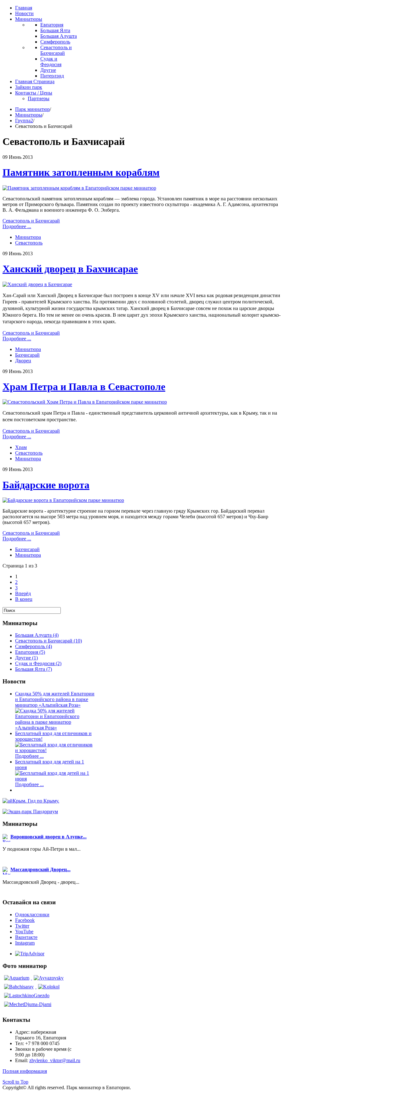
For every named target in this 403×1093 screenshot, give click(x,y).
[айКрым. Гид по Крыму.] (31, 800)
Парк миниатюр (32, 109)
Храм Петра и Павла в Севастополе (84, 386)
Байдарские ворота (46, 485)
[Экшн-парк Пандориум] (30, 811)
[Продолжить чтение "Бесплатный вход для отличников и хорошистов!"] (55, 750)
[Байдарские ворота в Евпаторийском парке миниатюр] (63, 500)
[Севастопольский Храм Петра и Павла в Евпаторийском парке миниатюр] (85, 402)
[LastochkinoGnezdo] (27, 995)
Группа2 (24, 120)
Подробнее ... (17, 226)
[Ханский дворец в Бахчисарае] (37, 284)
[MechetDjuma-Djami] (28, 1004)
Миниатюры (28, 115)
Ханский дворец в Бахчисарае (70, 268)
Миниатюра (28, 237)
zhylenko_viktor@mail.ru (54, 1060)
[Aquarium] (17, 978)
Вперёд (23, 593)
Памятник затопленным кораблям (81, 172)
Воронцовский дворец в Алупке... (48, 836)
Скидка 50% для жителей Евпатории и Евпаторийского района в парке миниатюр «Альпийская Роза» (54, 699)
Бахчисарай (27, 355)
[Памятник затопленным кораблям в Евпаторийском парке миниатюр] (79, 188)
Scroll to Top (15, 1081)
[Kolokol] (49, 986)
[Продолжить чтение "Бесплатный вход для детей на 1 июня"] (55, 778)
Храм (21, 447)
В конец (23, 599)
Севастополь (29, 242)
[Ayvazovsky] (48, 978)
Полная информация (25, 1071)
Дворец (23, 360)
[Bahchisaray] (20, 986)
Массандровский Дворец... (40, 869)
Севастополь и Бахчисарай (31, 220)
